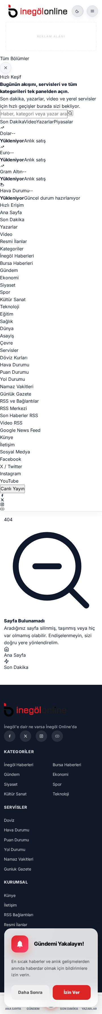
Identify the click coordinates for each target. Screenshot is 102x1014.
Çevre (6, 343)
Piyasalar (63, 121)
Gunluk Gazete (17, 869)
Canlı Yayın (12, 488)
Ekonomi (9, 277)
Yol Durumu (12, 379)
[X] (51, 500)
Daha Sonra (30, 992)
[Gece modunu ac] (77, 11)
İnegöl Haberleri (17, 256)
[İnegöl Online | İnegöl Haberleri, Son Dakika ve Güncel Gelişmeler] (37, 11)
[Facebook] (51, 495)
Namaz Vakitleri (16, 386)
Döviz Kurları (13, 357)
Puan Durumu (14, 372)
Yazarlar (45, 121)
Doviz (9, 820)
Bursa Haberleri (16, 263)
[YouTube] (51, 509)
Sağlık (6, 321)
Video (30, 121)
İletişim (7, 444)
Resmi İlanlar (13, 241)
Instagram (10, 473)
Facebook (10, 459)
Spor (5, 292)
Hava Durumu (14, 364)
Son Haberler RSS (19, 415)
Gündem (9, 270)
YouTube (9, 481)
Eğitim (6, 314)
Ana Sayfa (11, 212)
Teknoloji (9, 306)
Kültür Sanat (13, 299)
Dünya (7, 328)
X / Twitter (11, 466)
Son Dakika (12, 121)
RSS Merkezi (13, 408)
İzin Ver (72, 992)
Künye (6, 437)
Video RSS (11, 423)
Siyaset (7, 285)
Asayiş (7, 336)
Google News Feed (20, 430)
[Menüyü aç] (92, 11)
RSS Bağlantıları (18, 914)
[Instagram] (51, 504)
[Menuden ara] (70, 113)
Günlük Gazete (15, 394)
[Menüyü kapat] (5, 67)
